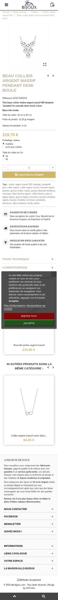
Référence (7, 98)
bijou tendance (19, 203)
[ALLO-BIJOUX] (29, 4)
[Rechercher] (43, 596)
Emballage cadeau (11, 140)
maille (27, 190)
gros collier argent (10, 187)
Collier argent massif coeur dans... (29, 435)
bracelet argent (47, 187)
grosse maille (16, 190)
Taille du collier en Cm (13, 152)
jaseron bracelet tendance (43, 190)
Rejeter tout (29, 315)
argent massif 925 (23, 184)
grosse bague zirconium (27, 197)
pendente (40, 200)
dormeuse (7, 203)
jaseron (5, 190)
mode (11, 184)
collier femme (38, 194)
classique (6, 194)
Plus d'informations (14, 305)
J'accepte (29, 323)
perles (37, 203)
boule (30, 203)
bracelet (37, 184)
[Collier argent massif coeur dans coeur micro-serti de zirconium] (29, 403)
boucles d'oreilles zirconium (22, 200)
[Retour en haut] (14, 596)
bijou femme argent (21, 194)
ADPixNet (30, 588)
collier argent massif (29, 187)
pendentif (46, 184)
